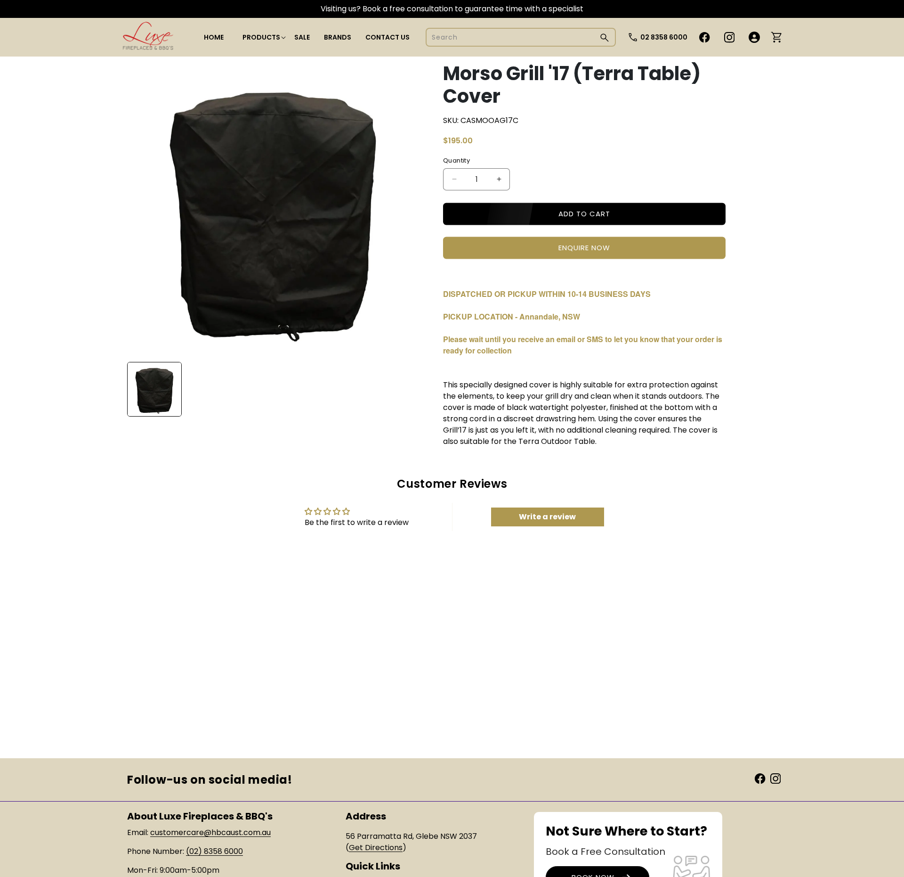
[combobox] (521, 37)
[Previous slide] (137, 389)
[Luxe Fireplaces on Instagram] (775, 778)
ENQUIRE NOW (584, 248)
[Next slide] (409, 389)
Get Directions (376, 847)
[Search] (604, 37)
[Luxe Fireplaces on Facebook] (760, 778)
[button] (261, 37)
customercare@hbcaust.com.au (210, 832)
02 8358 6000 (663, 37)
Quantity (456, 160)
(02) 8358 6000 (214, 851)
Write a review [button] (547, 516)
